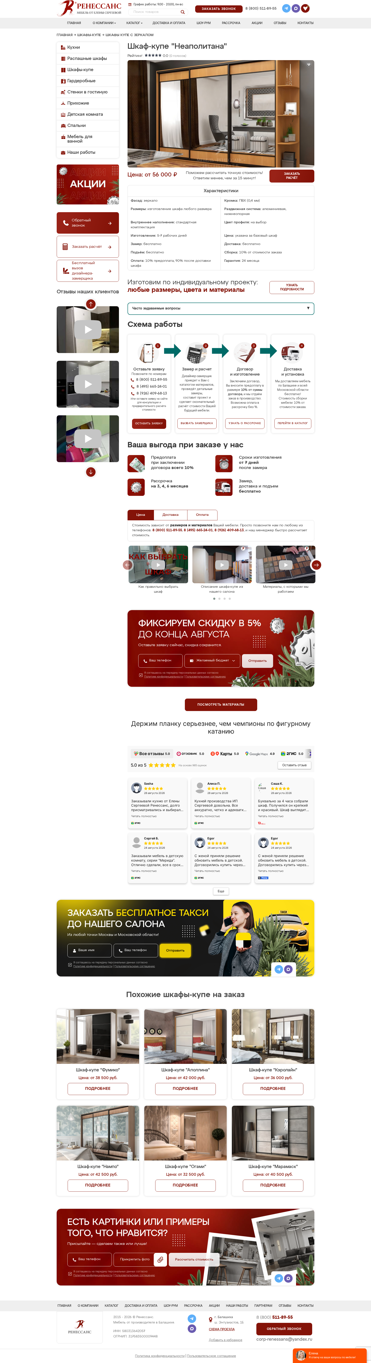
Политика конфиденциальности (160, 1356)
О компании (103, 23)
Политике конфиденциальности (163, 677)
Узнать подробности (292, 287)
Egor (274, 838)
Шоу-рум (204, 23)
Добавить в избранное (225, 1340)
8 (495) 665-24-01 (260, 3)
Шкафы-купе (89, 35)
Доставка (171, 515)
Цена (140, 515)
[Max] (296, 9)
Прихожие (78, 103)
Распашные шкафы (87, 58)
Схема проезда (222, 1329)
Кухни (73, 47)
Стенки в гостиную (87, 92)
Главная (74, 23)
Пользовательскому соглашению (205, 677)
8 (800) (274, 1317)
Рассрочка (231, 23)
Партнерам (263, 1305)
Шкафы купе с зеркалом (130, 35)
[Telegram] (286, 9)
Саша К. (277, 783)
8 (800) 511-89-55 (261, 9)
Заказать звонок (219, 9)
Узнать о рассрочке (245, 423)
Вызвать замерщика (197, 423)
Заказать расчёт (292, 176)
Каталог (133, 23)
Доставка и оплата (169, 23)
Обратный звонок (284, 1329)
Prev (90, 304)
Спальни (76, 125)
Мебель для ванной (79, 139)
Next (90, 472)
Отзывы (280, 23)
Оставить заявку (149, 423)
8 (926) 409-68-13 (260, 14)
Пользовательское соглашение (211, 1356)
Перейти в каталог (293, 423)
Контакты (305, 23)
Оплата (202, 515)
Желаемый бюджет (213, 660)
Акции (257, 23)
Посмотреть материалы (221, 704)
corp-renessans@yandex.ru (284, 1339)
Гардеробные (81, 81)
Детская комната (85, 114)
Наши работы (81, 152)
